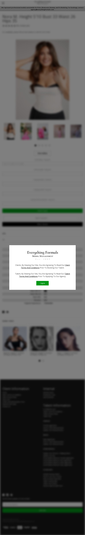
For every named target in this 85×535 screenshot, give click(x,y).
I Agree (42, 283)
